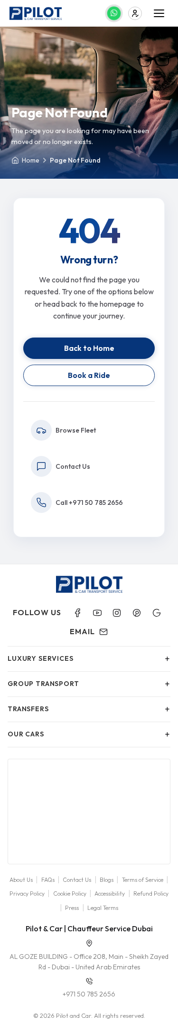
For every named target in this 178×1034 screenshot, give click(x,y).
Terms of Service (142, 879)
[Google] (156, 612)
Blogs (106, 879)
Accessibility (109, 893)
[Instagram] (116, 612)
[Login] (135, 13)
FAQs (48, 879)
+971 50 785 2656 (89, 994)
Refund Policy (151, 893)
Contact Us (77, 879)
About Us (21, 879)
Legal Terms (102, 907)
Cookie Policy (69, 893)
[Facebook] (77, 612)
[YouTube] (97, 612)
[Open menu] (159, 13)
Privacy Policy (27, 893)
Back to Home (89, 348)
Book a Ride (89, 375)
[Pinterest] (136, 612)
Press (72, 907)
